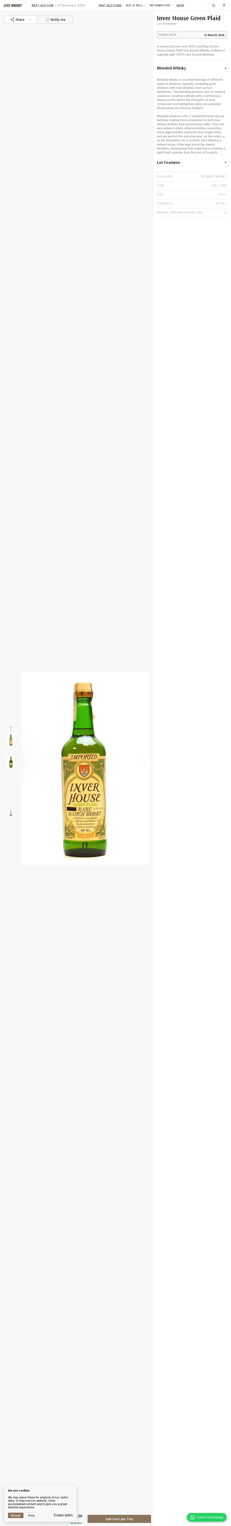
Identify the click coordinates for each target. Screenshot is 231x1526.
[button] (191, 70)
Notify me (58, 19)
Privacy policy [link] (63, 1514)
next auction (42, 5)
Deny (31, 1515)
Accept (16, 1515)
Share (20, 19)
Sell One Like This (119, 1519)
